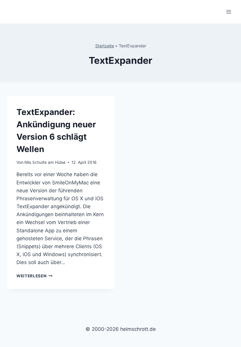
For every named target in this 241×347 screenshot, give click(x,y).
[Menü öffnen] (228, 11)
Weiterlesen (34, 275)
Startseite (104, 45)
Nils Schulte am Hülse (45, 162)
